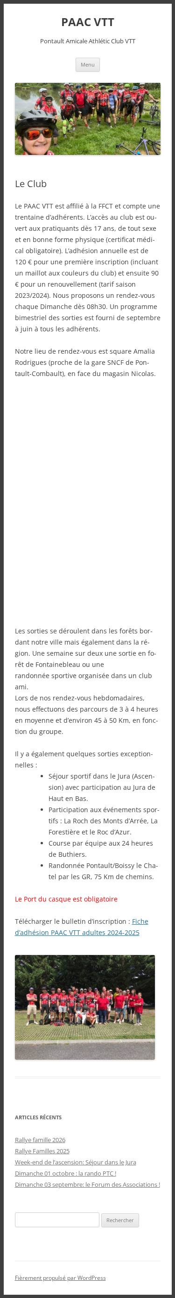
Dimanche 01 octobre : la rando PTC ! (65, 1173)
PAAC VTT (87, 22)
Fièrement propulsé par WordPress (60, 1278)
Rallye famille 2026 (40, 1140)
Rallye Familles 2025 (42, 1151)
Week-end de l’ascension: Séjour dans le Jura (75, 1162)
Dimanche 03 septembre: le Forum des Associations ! (87, 1184)
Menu (88, 64)
